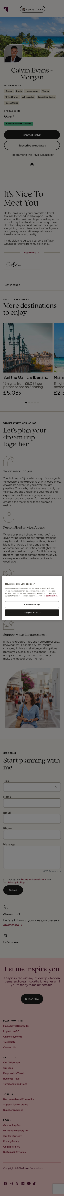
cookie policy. (52, 596)
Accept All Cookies (32, 613)
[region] (32, 598)
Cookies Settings (32, 604)
